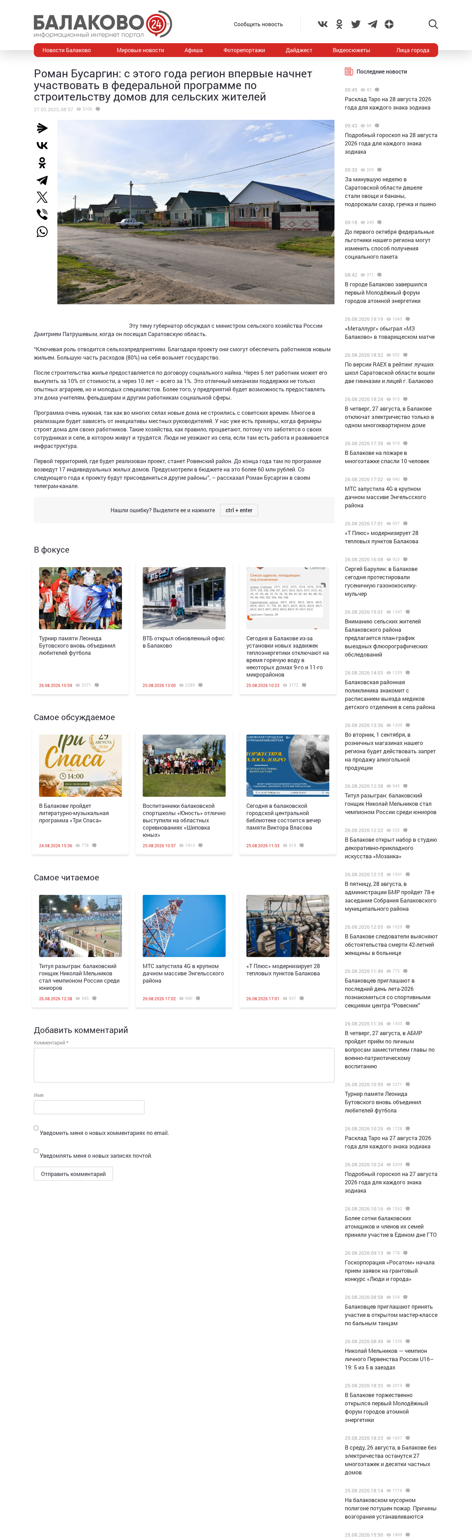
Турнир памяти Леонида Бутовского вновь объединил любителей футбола (77, 645)
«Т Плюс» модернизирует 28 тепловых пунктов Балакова (283, 969)
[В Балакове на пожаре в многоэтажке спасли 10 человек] (404, 443)
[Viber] (45, 214)
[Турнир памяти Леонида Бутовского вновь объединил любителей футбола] (80, 598)
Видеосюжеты (351, 50)
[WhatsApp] (45, 231)
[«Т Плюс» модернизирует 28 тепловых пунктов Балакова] (287, 926)
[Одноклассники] (45, 162)
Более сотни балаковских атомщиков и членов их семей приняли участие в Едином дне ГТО (391, 1226)
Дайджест (299, 50)
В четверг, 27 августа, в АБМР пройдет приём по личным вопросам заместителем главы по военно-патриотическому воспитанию (390, 1049)
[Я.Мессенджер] (45, 128)
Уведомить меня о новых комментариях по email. (104, 1132)
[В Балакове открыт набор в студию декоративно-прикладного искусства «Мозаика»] (404, 830)
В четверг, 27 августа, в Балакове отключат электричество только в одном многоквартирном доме (389, 417)
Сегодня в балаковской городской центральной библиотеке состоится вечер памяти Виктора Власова (283, 816)
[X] (45, 197)
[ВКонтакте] (45, 145)
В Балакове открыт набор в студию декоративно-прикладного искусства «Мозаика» (391, 848)
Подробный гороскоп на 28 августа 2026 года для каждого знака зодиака (391, 143)
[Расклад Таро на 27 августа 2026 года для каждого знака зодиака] (407, 1129)
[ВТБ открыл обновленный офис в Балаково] (184, 598)
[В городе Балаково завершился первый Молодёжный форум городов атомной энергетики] (378, 275)
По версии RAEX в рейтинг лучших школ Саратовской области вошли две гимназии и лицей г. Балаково (390, 372)
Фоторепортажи (244, 50)
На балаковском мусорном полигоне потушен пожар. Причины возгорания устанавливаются (391, 1508)
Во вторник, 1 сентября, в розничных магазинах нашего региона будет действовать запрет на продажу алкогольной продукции (390, 751)
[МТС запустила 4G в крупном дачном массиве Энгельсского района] (184, 926)
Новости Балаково (67, 50)
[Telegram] (45, 180)
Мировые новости (140, 50)
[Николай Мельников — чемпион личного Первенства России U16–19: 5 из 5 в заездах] (407, 1341)
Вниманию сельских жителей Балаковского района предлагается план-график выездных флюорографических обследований (386, 638)
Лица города (412, 50)
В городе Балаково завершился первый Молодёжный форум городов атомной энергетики (386, 292)
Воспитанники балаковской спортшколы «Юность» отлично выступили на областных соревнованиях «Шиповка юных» (184, 820)
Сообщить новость (258, 24)
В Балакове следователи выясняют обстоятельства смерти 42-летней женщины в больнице (391, 944)
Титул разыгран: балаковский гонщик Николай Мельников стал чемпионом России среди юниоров (79, 976)
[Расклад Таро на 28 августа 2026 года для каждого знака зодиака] (376, 90)
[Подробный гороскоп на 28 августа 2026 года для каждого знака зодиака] (376, 126)
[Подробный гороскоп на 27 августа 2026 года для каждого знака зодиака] (407, 1165)
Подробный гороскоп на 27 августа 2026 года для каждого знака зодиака (391, 1182)
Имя (39, 1095)
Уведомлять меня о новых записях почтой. (96, 1155)
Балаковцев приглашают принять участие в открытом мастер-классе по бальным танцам (391, 1315)
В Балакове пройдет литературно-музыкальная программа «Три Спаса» (74, 813)
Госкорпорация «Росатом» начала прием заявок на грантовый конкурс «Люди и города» (390, 1270)
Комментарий (51, 1042)
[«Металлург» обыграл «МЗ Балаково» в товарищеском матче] (407, 319)
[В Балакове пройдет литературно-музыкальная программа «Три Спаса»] (80, 766)
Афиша (194, 50)
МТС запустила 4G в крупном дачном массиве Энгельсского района (183, 973)
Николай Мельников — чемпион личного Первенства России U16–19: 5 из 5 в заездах (389, 1359)
